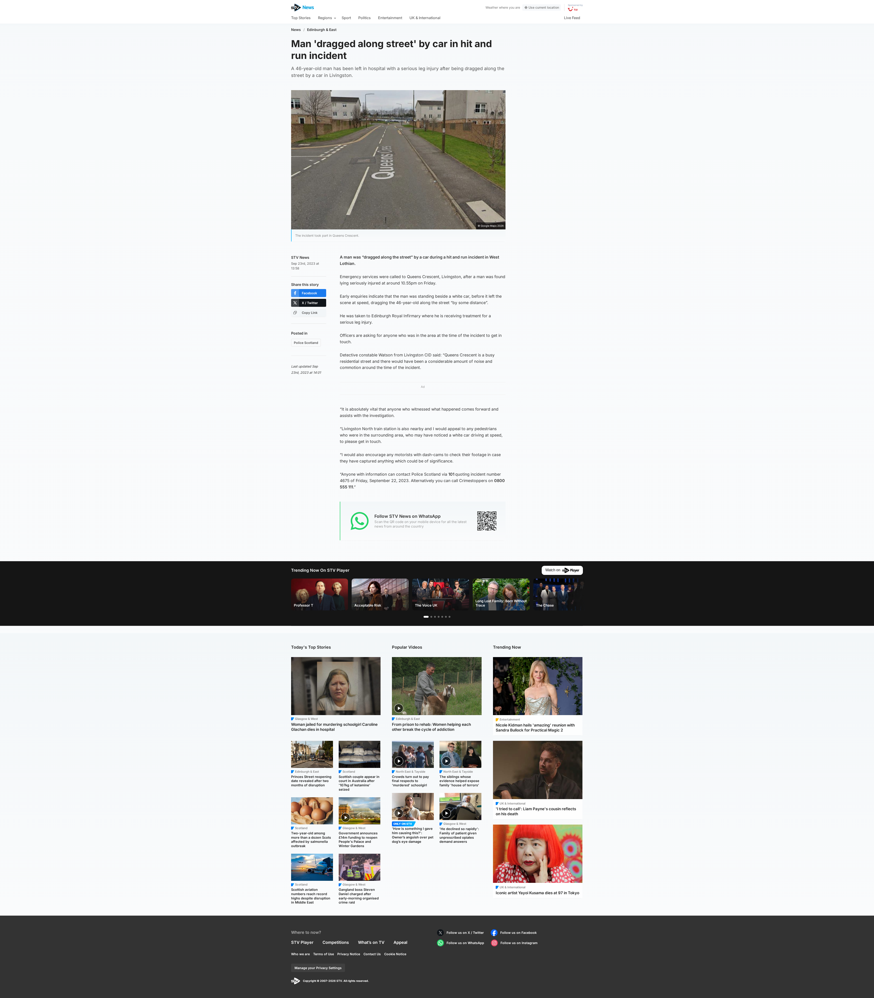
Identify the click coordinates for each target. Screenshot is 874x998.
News (296, 30)
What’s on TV (371, 942)
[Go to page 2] (431, 617)
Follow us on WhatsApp (465, 943)
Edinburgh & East (322, 30)
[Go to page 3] (435, 617)
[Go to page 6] (446, 617)
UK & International (424, 17)
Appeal (400, 942)
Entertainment (390, 17)
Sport (346, 17)
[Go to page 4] (439, 617)
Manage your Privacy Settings (318, 968)
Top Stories (301, 17)
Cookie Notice (395, 954)
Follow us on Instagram (519, 943)
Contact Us (372, 954)
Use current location (543, 7)
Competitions (336, 942)
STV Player (302, 942)
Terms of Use (323, 954)
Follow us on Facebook (518, 933)
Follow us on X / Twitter (465, 933)
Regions (325, 17)
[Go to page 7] (449, 617)
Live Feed (572, 17)
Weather (491, 7)
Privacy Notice (348, 954)
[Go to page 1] (426, 617)
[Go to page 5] (442, 617)
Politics (364, 17)
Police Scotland (306, 343)
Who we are (300, 954)
